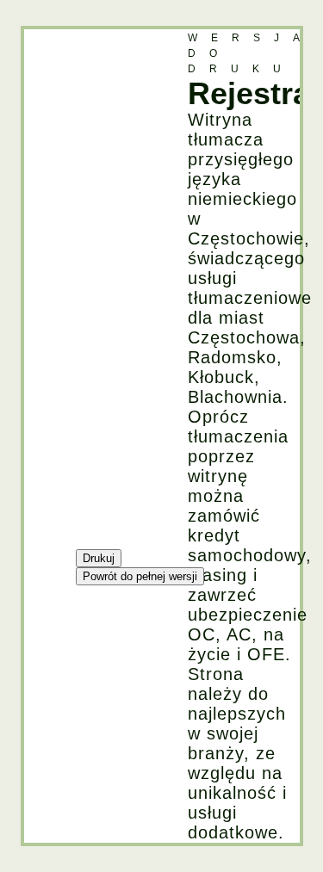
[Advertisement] (93, 287)
